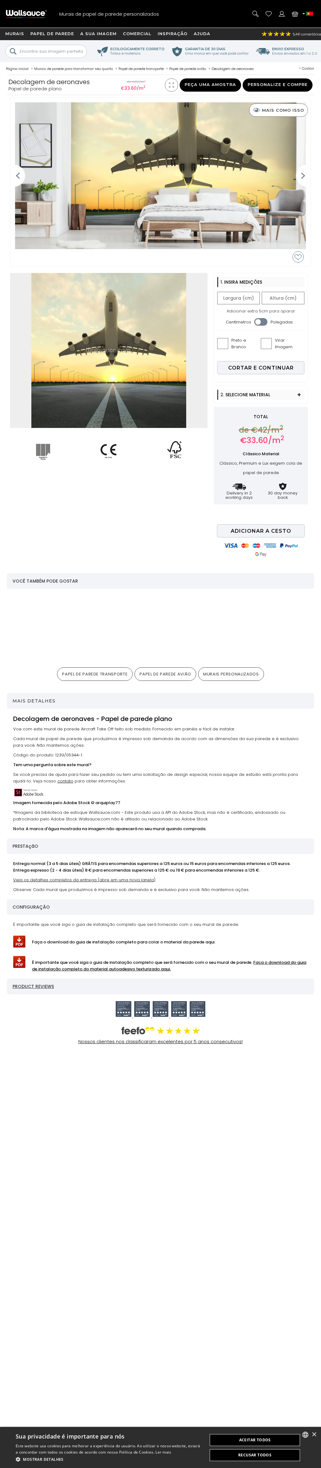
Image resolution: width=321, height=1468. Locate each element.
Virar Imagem (283, 343)
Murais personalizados (231, 674)
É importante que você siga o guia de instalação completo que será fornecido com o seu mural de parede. (169, 965)
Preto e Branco (238, 343)
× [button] (314, 1434)
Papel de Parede (52, 33)
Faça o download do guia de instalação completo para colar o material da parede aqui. (123, 942)
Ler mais (163, 1452)
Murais (14, 33)
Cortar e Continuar (261, 368)
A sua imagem (98, 33)
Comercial (137, 33)
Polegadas (282, 322)
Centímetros (238, 322)
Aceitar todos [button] (255, 1440)
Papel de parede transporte (95, 674)
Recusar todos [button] (254, 1455)
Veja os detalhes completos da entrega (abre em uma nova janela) (84, 880)
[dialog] (160, 1447)
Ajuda (202, 33)
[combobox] (305, 1435)
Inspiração (172, 33)
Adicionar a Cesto (261, 531)
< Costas (306, 68)
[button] (109, 1459)
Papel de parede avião (165, 674)
